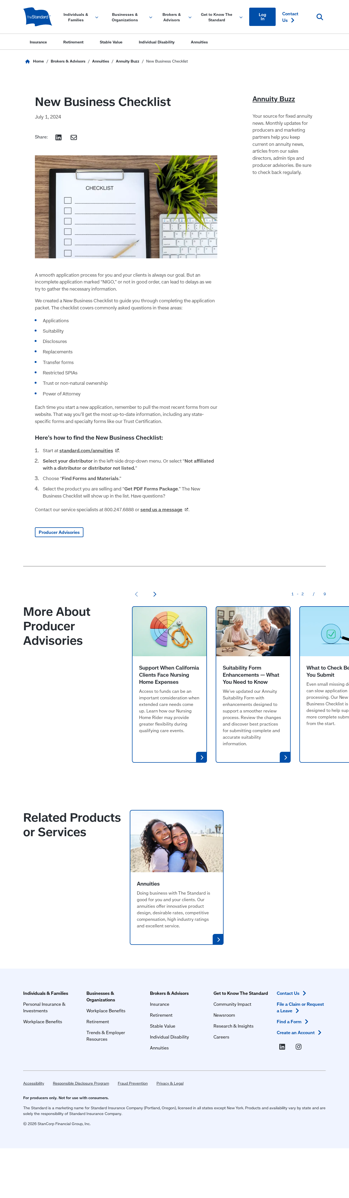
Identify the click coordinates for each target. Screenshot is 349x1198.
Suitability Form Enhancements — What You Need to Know (251, 674)
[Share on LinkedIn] (58, 137)
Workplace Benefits (42, 1021)
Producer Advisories (59, 532)
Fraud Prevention (133, 1083)
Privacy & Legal (170, 1083)
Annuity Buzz (273, 98)
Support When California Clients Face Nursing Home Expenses (169, 674)
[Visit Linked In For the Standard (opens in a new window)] (283, 1046)
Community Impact (232, 1004)
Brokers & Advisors (169, 993)
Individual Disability (169, 1037)
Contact (290, 17)
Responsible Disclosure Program (81, 1083)
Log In (262, 16)
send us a (161, 509)
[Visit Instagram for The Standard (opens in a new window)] (299, 1046)
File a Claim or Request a (300, 1007)
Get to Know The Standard (240, 993)
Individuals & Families (45, 993)
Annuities (148, 883)
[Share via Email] (73, 137)
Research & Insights (233, 1026)
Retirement (97, 1021)
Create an (296, 1032)
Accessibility (33, 1083)
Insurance (159, 1004)
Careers (221, 1037)
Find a (289, 1021)
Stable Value (162, 1026)
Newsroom (224, 1015)
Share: (41, 137)
